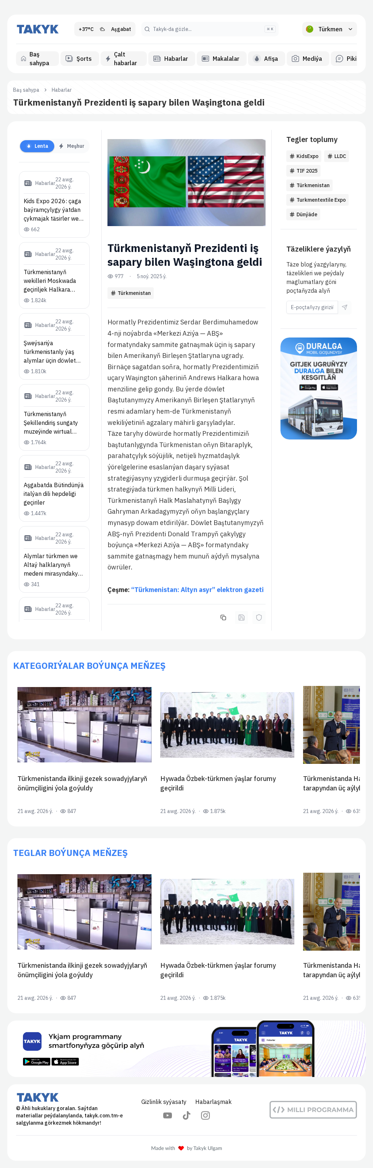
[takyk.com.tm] (38, 29)
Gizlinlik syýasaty (163, 1101)
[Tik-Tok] (186, 1115)
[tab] (37, 146)
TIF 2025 (307, 170)
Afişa (271, 58)
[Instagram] (205, 1115)
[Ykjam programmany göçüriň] (186, 1049)
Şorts (84, 58)
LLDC (340, 156)
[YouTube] (167, 1115)
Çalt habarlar (125, 58)
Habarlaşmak (213, 1101)
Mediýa (312, 58)
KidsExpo (307, 156)
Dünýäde (307, 214)
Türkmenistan (134, 293)
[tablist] (54, 146)
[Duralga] (318, 388)
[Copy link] (223, 617)
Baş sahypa (39, 58)
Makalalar (226, 58)
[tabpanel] (54, 396)
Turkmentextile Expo (321, 200)
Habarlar (176, 58)
